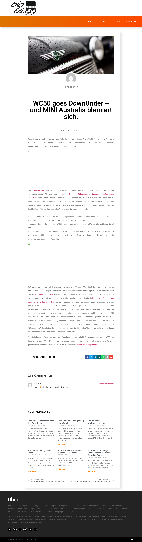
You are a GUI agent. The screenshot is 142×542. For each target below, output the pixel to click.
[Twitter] (25, 529)
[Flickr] (30, 529)
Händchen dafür (98, 298)
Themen (102, 21)
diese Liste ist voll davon (43, 294)
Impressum (131, 21)
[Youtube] (35, 529)
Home (90, 21)
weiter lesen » (32, 442)
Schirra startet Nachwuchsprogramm (97, 422)
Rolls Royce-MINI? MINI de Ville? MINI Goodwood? (70, 451)
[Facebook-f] (15, 529)
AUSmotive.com (38, 190)
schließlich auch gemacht (87, 345)
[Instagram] (20, 529)
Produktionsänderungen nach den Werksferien (41, 422)
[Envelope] (9, 529)
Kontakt (117, 21)
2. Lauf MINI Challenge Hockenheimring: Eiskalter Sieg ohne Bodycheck (99, 452)
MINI (81, 130)
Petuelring (108, 324)
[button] (87, 357)
